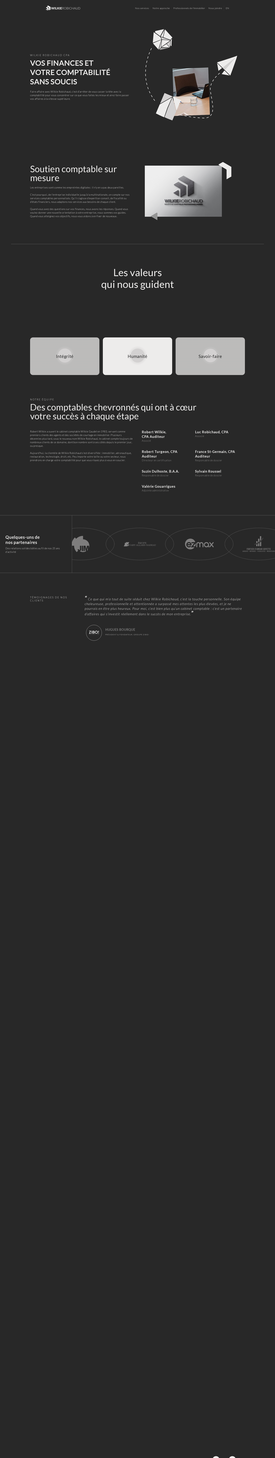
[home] (64, 8)
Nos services (142, 8)
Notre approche (161, 8)
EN (227, 8)
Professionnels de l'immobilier (189, 8)
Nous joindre (215, 8)
